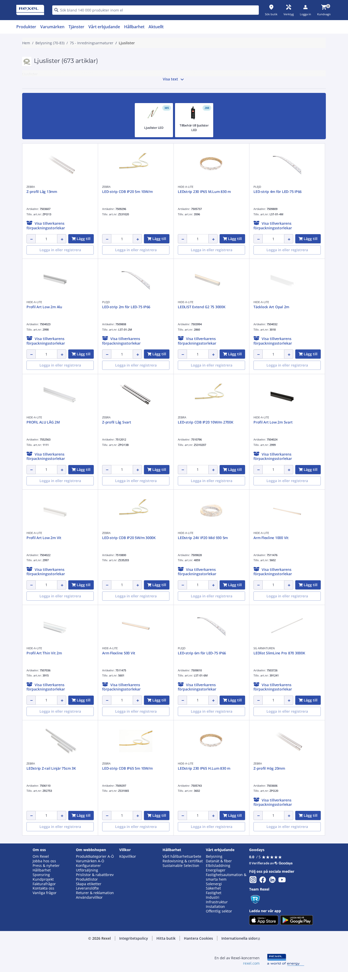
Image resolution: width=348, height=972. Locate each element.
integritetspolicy (181, 181)
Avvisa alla (192, 265)
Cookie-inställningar (122, 244)
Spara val (118, 265)
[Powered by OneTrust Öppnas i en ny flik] (236, 280)
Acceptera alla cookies (232, 265)
